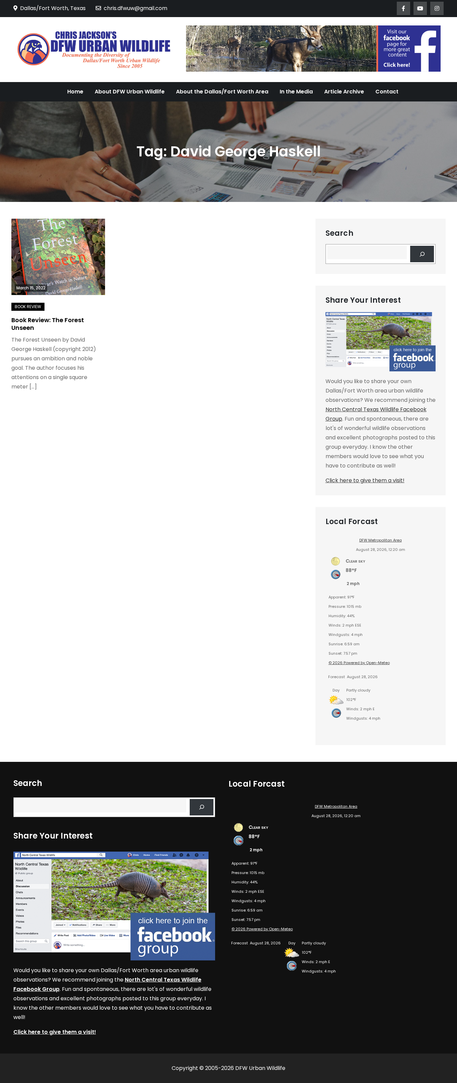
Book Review (28, 306)
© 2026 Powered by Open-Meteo (359, 662)
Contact (386, 91)
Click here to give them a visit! (365, 480)
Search (339, 233)
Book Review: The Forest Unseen (47, 324)
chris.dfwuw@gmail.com (135, 8)
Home (75, 91)
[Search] (422, 254)
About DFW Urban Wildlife (130, 91)
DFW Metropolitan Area (380, 540)
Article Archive (344, 91)
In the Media (296, 91)
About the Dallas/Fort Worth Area (222, 91)
